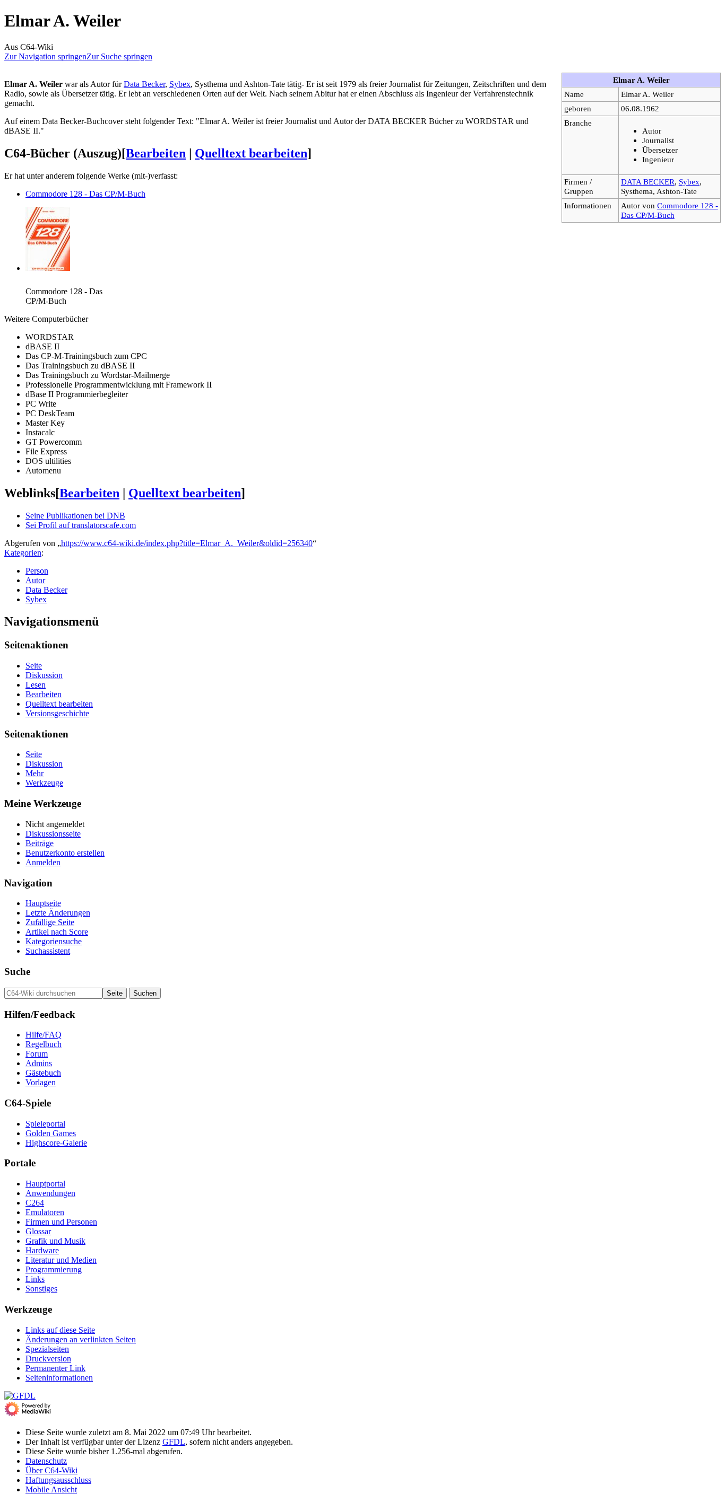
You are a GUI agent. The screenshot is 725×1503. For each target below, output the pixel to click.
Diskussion (44, 675)
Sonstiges (41, 1288)
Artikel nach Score (56, 931)
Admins (38, 1063)
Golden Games (50, 1133)
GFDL (173, 1441)
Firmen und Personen (61, 1221)
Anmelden (43, 862)
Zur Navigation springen (45, 56)
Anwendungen (50, 1193)
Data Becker (144, 84)
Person (36, 570)
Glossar (38, 1231)
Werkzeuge (44, 782)
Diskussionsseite (53, 833)
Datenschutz (46, 1460)
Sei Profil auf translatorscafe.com (80, 525)
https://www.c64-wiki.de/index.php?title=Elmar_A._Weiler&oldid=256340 (187, 543)
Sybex (689, 181)
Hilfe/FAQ (43, 1034)
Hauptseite (43, 903)
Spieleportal (45, 1123)
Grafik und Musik (55, 1240)
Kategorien (22, 552)
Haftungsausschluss (58, 1479)
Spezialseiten (47, 1348)
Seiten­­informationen (59, 1377)
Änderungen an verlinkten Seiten (80, 1339)
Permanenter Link (55, 1368)
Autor (35, 580)
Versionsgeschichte (57, 713)
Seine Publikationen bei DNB (75, 515)
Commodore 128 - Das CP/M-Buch (669, 210)
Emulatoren (44, 1212)
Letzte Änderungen (57, 912)
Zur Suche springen (119, 56)
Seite (33, 665)
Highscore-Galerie (56, 1142)
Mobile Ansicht (51, 1489)
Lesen (35, 684)
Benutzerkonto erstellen (65, 852)
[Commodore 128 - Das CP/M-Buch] (47, 268)
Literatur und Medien (61, 1259)
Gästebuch (43, 1072)
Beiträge (39, 843)
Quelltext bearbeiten (251, 153)
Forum (36, 1053)
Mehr (34, 773)
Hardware (42, 1250)
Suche (17, 971)
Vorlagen (40, 1082)
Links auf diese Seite (60, 1329)
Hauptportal (45, 1183)
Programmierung (53, 1269)
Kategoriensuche (53, 941)
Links (35, 1279)
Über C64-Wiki (51, 1470)
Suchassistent (47, 950)
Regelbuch (43, 1044)
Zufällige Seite (49, 922)
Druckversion (48, 1358)
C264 (34, 1202)
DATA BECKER (648, 181)
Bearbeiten (156, 153)
